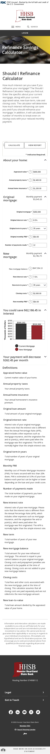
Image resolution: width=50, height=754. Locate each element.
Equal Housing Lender (26, 729)
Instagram (32, 713)
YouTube (25, 713)
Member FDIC (25, 726)
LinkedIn (18, 713)
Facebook (11, 713)
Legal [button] (8, 692)
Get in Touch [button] (12, 700)
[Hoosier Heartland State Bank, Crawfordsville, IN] (25, 16)
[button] (25, 160)
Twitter (38, 713)
